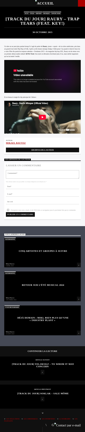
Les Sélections (12, 419)
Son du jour (56, 13)
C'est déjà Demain (12, 307)
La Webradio (64, 419)
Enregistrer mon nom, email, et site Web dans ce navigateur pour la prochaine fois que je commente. (43, 210)
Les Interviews (48, 419)
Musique (46, 13)
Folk (32, 13)
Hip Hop (38, 13)
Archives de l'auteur (42, 150)
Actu (26, 13)
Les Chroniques (31, 419)
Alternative (10, 239)
